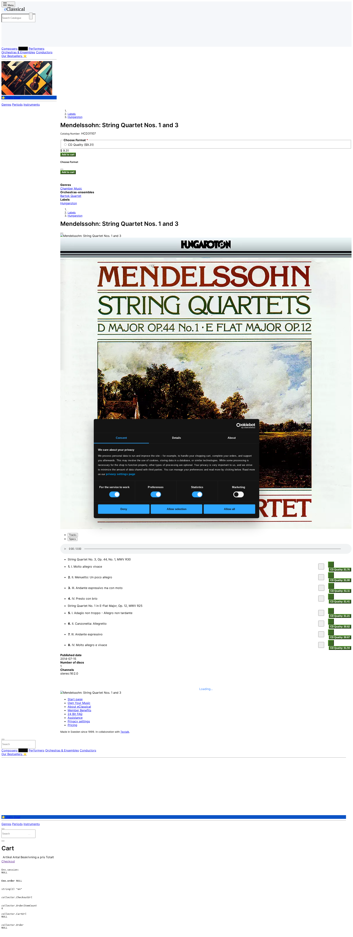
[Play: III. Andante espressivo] (321, 634)
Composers (9, 48)
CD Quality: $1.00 (340, 580)
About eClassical (79, 706)
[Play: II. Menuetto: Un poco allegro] (321, 577)
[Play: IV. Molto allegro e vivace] (321, 645)
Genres (6, 104)
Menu (10, 5)
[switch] (156, 494)
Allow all (229, 509)
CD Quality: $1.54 (340, 648)
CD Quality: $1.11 (340, 591)
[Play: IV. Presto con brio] (321, 598)
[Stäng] (61, 169)
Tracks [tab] (72, 535)
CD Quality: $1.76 (340, 569)
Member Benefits (79, 710)
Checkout (8, 861)
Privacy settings (79, 721)
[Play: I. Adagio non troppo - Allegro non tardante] (321, 613)
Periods (17, 104)
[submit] (29, 834)
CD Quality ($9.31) (81, 145)
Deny (123, 509)
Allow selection (176, 509)
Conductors (44, 52)
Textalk (124, 731)
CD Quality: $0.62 (340, 626)
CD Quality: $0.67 (340, 637)
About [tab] (232, 437)
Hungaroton (75, 117)
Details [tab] (176, 437)
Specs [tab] (72, 539)
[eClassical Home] (30, 9)
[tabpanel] (206, 597)
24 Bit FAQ (75, 714)
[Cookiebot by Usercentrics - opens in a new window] (239, 425)
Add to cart (68, 154)
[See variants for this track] (331, 564)
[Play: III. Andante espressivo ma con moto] (321, 588)
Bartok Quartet (70, 196)
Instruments (32, 104)
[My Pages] (8, 41)
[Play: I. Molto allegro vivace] (321, 566)
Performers (36, 48)
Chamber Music (71, 188)
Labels (23, 48)
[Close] (61, 233)
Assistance (75, 717)
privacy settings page (120, 474)
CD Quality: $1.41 (340, 601)
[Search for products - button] (31, 16)
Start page (75, 699)
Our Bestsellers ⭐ (14, 56)
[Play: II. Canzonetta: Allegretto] (321, 624)
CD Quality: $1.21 (340, 616)
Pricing (72, 725)
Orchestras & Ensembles (18, 52)
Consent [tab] (121, 437)
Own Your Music (79, 703)
